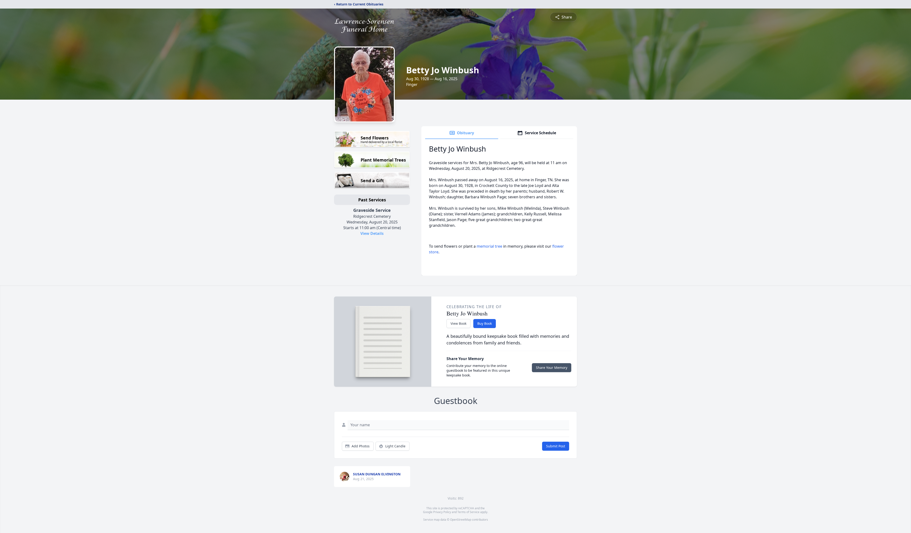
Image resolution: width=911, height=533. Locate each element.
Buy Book (484, 323)
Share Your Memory (551, 367)
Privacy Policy (442, 512)
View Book (458, 323)
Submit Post (555, 446)
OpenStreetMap (460, 520)
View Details (372, 233)
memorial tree (489, 246)
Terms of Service (468, 512)
